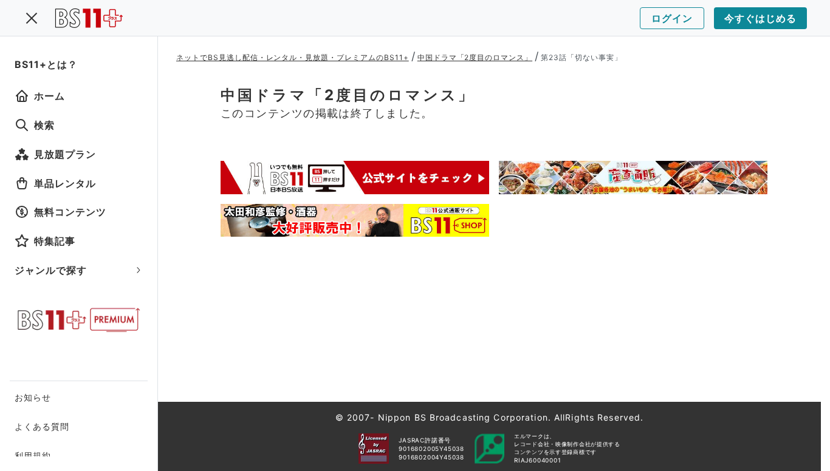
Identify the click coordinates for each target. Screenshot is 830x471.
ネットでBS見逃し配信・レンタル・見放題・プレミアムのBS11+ (292, 57)
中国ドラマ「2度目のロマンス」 (474, 57)
